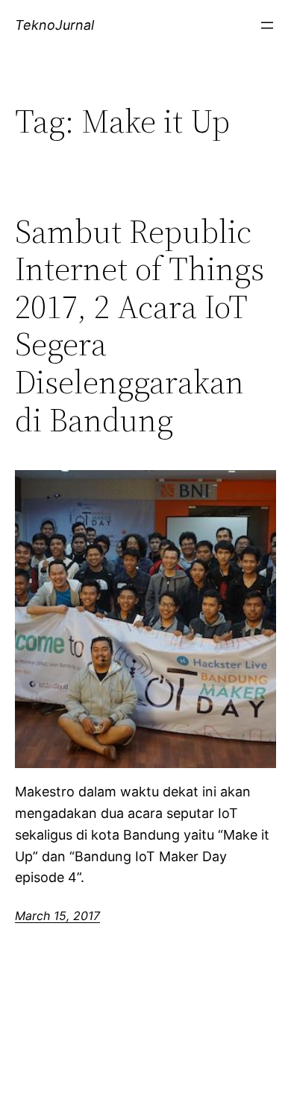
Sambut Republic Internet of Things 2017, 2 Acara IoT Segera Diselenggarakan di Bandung (139, 326)
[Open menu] (267, 25)
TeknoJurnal (54, 25)
